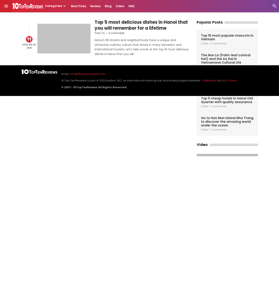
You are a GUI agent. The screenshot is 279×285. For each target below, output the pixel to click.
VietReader (209, 80)
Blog (108, 6)
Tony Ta (100, 33)
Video (120, 6)
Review (95, 6)
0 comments (116, 33)
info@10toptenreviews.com (88, 74)
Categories (56, 5)
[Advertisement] (227, 222)
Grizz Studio (229, 80)
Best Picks (78, 6)
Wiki (131, 6)
